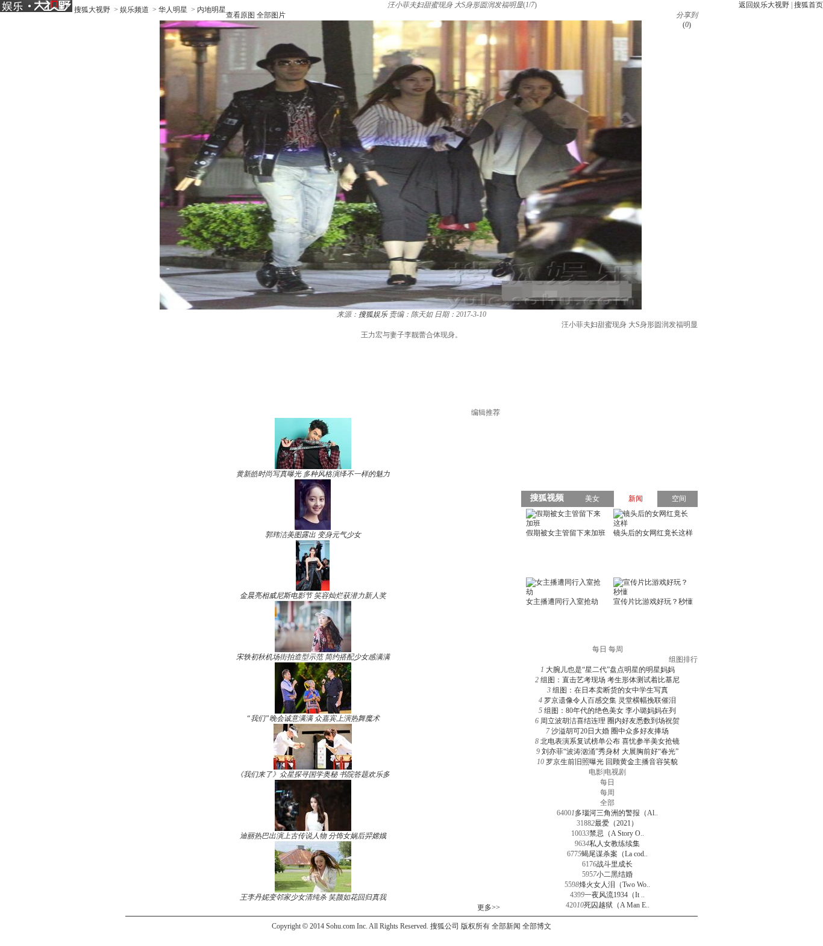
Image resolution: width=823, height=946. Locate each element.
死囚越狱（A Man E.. (616, 905)
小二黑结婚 (614, 874)
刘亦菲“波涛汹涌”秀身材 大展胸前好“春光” (610, 751)
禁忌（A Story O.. (616, 833)
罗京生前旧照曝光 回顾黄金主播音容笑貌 (612, 762)
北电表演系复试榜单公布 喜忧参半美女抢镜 (610, 741)
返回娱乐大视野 (764, 5)
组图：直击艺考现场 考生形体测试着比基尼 (610, 680)
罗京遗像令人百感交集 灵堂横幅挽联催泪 (610, 700)
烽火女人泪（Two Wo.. (614, 884)
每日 (607, 782)
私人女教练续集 (614, 843)
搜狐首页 (808, 5)
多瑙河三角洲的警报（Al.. (616, 813)
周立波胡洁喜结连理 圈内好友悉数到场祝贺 (610, 721)
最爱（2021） (616, 823)
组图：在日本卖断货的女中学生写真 (610, 690)
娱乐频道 (134, 9)
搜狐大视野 (92, 9)
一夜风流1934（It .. (614, 895)
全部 (607, 802)
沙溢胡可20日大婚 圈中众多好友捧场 (610, 731)
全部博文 (536, 926)
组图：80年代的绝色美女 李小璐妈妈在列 (610, 710)
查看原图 (240, 15)
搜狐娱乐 (372, 314)
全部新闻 (506, 926)
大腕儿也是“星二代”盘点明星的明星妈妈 (610, 669)
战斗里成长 (614, 864)
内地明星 (211, 9)
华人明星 (172, 9)
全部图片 (271, 15)
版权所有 (475, 926)
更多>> (488, 907)
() (687, 24)
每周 (607, 792)
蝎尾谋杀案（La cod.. (614, 854)
